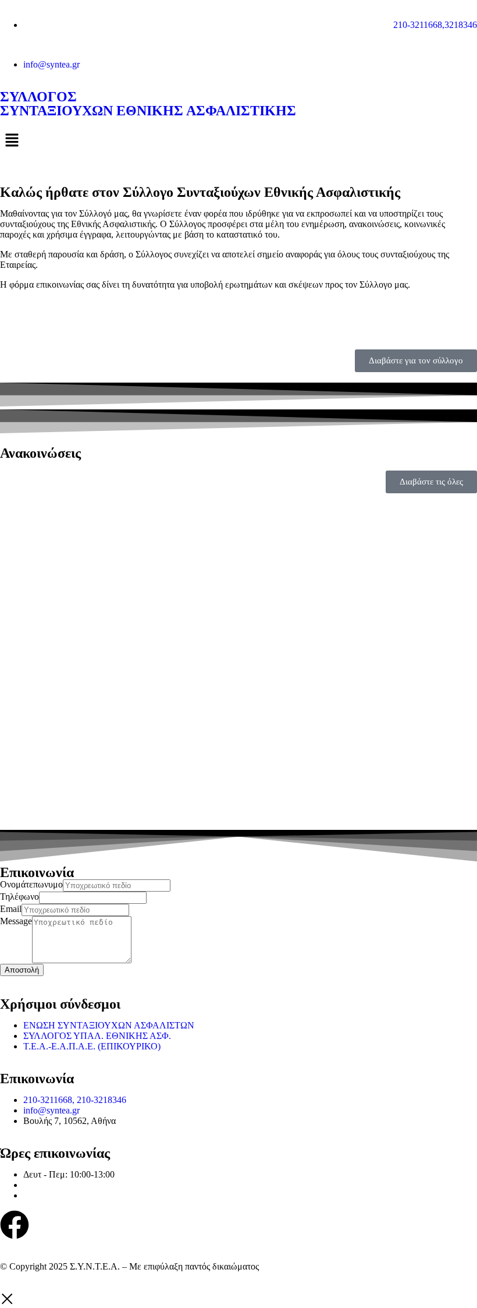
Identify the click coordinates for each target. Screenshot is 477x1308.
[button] (238, 141)
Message (16, 921)
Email (11, 909)
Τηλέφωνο (19, 897)
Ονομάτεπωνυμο (31, 884)
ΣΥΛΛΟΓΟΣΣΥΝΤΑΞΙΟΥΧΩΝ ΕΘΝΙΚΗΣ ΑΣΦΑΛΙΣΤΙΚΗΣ (148, 103)
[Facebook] (14, 1224)
